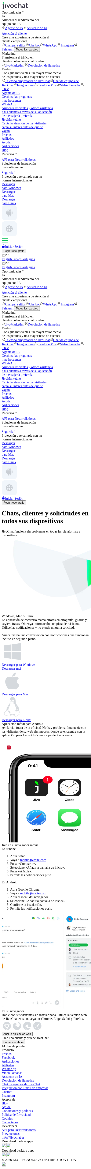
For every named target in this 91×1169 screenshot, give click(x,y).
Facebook (8, 1057)
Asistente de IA (37, 28)
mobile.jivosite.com (33, 860)
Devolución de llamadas (44, 65)
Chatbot (34, 45)
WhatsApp (50, 45)
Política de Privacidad (16, 1114)
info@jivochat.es (13, 1137)
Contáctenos (10, 1122)
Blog (5, 150)
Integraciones (26, 85)
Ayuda (6, 142)
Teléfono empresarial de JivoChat (27, 81)
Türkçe (16, 259)
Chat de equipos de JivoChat (21, 1084)
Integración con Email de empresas (25, 1088)
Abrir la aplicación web (17, 1033)
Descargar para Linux (16, 720)
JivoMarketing (14, 65)
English (7, 259)
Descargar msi (11, 668)
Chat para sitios (15, 45)
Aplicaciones (10, 146)
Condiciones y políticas (17, 1111)
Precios (6, 134)
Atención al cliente (14, 33)
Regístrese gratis (13, 250)
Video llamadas (70, 85)
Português (28, 259)
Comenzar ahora (13, 1042)
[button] (45, 12)
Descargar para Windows (18, 664)
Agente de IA (14, 28)
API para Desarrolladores (19, 1130)
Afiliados (8, 138)
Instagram (67, 45)
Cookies (7, 1118)
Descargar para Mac (15, 694)
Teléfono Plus (47, 85)
